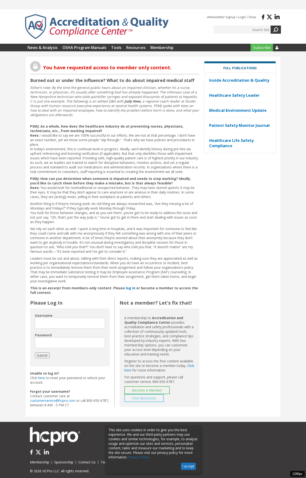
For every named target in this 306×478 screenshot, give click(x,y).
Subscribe (262, 47)
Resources (136, 47)
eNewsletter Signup (221, 17)
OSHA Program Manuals (84, 47)
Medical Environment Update (238, 110)
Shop (252, 17)
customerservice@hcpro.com (52, 400)
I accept (188, 466)
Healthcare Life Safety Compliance (231, 143)
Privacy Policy (138, 457)
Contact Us (87, 462)
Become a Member (147, 390)
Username (44, 315)
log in (130, 288)
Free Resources (144, 398)
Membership (162, 47)
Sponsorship (63, 462)
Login (242, 17)
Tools (116, 47)
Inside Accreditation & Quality (239, 80)
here (41, 378)
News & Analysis (42, 47)
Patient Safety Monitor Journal (239, 125)
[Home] (97, 26)
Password (43, 335)
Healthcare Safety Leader (234, 95)
